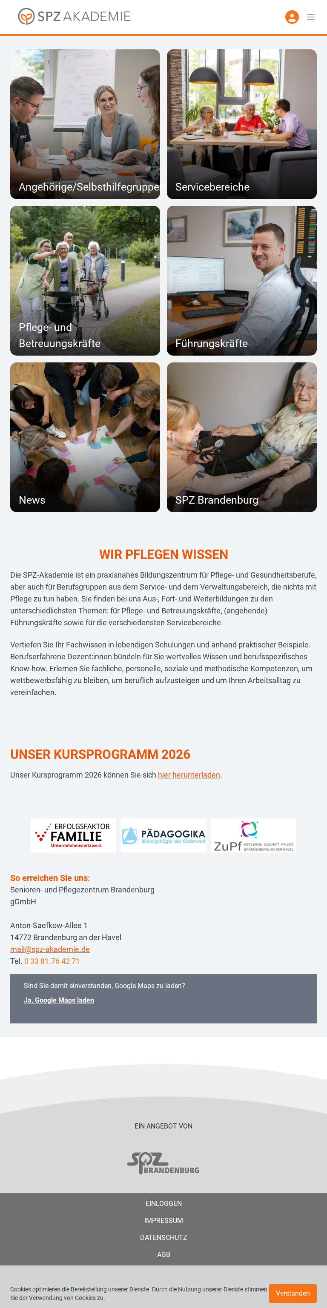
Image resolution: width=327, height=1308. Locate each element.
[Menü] (310, 17)
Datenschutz (163, 1238)
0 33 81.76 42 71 (52, 961)
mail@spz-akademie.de (50, 949)
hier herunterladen (189, 774)
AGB (163, 1255)
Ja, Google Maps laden (59, 1000)
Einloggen (164, 1204)
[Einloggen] (292, 17)
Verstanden (293, 1293)
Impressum (163, 1221)
